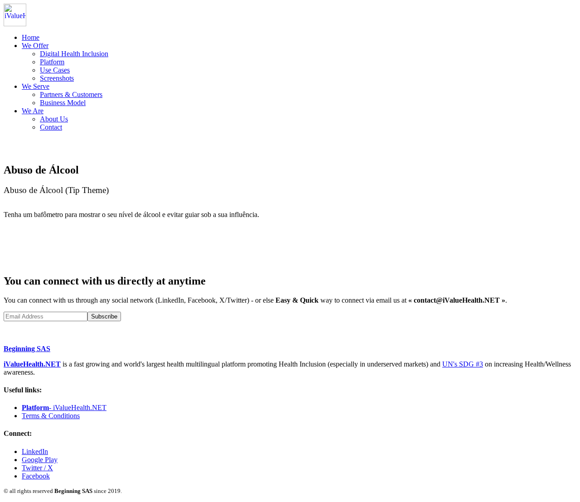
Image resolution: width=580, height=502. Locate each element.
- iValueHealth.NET (64, 407)
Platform (52, 62)
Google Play (40, 459)
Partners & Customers (71, 94)
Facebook (36, 476)
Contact (51, 127)
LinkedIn (35, 451)
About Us (54, 119)
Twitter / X (37, 468)
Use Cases (55, 70)
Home (30, 37)
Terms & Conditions (51, 416)
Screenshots (57, 78)
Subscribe (104, 316)
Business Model (63, 102)
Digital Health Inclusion (74, 54)
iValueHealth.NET (32, 364)
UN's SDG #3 (462, 364)
